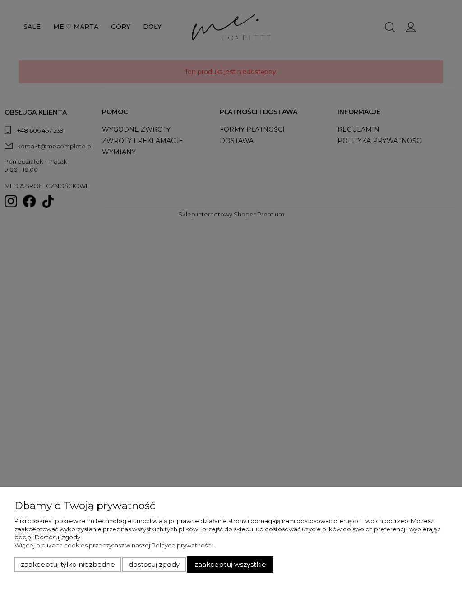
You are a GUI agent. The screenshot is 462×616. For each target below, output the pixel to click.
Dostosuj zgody (154, 565)
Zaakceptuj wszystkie (230, 565)
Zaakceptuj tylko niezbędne (68, 565)
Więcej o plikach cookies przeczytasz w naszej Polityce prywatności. (114, 545)
